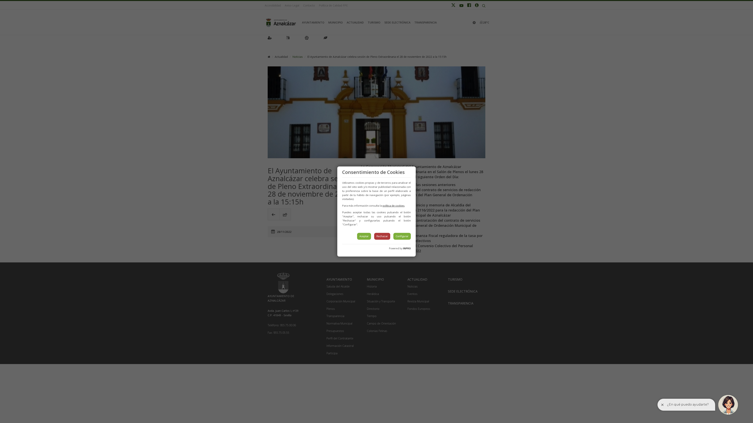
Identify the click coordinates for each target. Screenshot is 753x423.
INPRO (407, 248)
